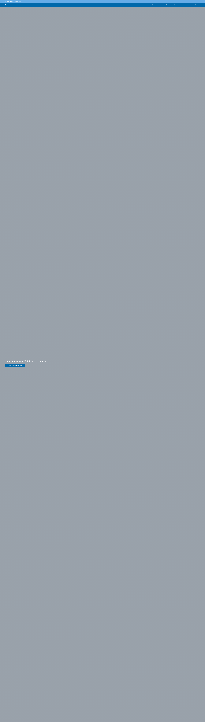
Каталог (154, 4)
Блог (191, 4)
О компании (183, 4)
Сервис (161, 4)
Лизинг (175, 4)
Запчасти (168, 4)
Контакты (197, 4)
